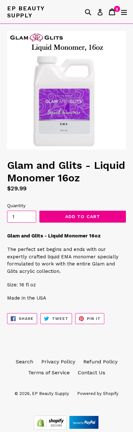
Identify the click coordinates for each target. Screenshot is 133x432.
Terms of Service (49, 373)
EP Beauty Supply (26, 12)
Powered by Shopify (97, 393)
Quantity (16, 205)
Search (24, 362)
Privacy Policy (58, 362)
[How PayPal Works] (83, 428)
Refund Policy (100, 362)
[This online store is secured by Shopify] (51, 428)
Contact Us (91, 373)
